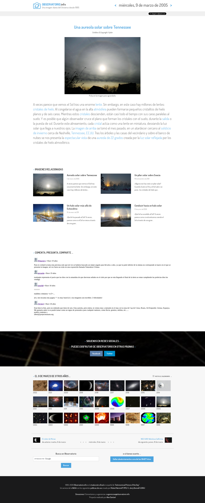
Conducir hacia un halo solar (148, 205)
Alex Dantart (111, 497)
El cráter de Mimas (49, 439)
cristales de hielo (43, 109)
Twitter (110, 353)
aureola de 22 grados (110, 138)
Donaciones (79, 494)
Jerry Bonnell (134, 488)
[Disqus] (102, 286)
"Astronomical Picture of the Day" (127, 485)
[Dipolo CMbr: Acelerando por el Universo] (117, 401)
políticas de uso (96, 488)
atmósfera (100, 109)
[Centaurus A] (117, 385)
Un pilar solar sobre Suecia (147, 175)
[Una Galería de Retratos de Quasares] (71, 418)
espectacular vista (76, 138)
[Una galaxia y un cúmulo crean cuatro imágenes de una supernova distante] (148, 385)
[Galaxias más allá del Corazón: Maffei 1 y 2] (86, 401)
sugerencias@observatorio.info (118, 494)
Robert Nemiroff (117, 488)
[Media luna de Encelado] (86, 385)
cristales (85, 114)
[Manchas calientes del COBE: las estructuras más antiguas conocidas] (148, 418)
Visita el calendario (162, 376)
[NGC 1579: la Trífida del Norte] (56, 401)
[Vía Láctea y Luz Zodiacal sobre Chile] (71, 385)
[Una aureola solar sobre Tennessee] (163, 401)
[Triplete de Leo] (148, 401)
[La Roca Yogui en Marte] (133, 418)
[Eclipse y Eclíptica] (133, 401)
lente (99, 104)
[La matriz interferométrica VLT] (117, 418)
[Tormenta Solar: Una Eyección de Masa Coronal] (102, 418)
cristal (98, 123)
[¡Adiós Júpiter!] (56, 418)
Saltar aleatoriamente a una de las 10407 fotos (132, 459)
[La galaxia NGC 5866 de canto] (133, 385)
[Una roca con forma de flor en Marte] (40, 385)
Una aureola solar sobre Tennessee (102, 27)
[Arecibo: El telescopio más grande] (163, 418)
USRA (142, 488)
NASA (74, 488)
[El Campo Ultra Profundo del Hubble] (40, 418)
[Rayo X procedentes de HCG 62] (86, 418)
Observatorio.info (80, 485)
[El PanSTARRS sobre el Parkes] (40, 401)
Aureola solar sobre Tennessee (82, 175)
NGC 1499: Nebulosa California (152, 439)
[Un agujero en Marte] (163, 385)
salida (165, 119)
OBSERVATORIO (51, 4)
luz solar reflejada (151, 138)
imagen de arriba (85, 128)
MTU (125, 488)
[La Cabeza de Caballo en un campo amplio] (102, 385)
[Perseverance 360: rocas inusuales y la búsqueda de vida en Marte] (56, 385)
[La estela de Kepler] (102, 401)
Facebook (96, 353)
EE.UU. (90, 133)
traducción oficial (97, 485)
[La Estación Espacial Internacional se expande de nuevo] (71, 401)
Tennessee (78, 133)
